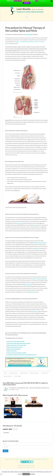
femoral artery (13, 373)
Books (16, 459)
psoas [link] (35, 225)
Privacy (39, 459)
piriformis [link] (34, 278)
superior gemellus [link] (43, 278)
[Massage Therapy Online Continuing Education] (26, 11)
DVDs (13, 459)
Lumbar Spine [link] (29, 34)
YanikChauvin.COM (30, 465)
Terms (43, 459)
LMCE (10, 459)
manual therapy (8, 376)
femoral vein (44, 373)
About (20, 459)
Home (6, 459)
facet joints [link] (34, 311)
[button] (26, 16)
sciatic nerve (17, 376)
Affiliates (33, 459)
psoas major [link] (19, 223)
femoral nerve (23, 373)
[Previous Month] (13, 429)
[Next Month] (16, 429)
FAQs (46, 459)
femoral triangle (34, 373)
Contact (25, 459)
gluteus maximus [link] (28, 284)
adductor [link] (37, 248)
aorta (5, 373)
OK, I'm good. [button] (26, 474)
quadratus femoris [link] (31, 292)
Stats (29, 459)
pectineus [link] (44, 242)
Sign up (5, 450)
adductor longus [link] (38, 242)
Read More (32, 474)
